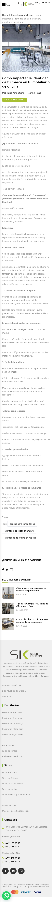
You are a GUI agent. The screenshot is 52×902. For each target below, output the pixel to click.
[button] (6, 895)
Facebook (4, 570)
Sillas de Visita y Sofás (12, 783)
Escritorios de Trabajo (12, 723)
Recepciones (8, 745)
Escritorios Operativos (12, 718)
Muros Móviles (9, 805)
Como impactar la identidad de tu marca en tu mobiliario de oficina (26, 82)
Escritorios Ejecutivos (12, 712)
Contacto (6, 696)
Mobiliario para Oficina (13, 92)
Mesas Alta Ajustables (12, 734)
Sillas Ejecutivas (9, 772)
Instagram (12, 570)
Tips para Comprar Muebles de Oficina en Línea (32, 605)
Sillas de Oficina (10, 778)
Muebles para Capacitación (15, 811)
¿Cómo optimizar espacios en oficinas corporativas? (31, 589)
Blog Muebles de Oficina (14, 690)
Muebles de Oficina (11, 685)
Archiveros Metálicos (12, 756)
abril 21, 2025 (34, 92)
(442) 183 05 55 (42, 2)
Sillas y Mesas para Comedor (16, 794)
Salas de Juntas (9, 750)
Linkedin (8, 570)
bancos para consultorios (22, 523)
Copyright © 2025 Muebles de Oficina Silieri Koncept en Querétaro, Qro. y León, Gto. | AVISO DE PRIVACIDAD (26, 885)
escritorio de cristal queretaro (19, 530)
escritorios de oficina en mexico (20, 537)
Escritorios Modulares (12, 729)
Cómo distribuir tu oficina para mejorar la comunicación (32, 620)
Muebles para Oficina (14, 100)
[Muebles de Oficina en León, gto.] (8, 4)
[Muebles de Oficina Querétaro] (4, 4)
